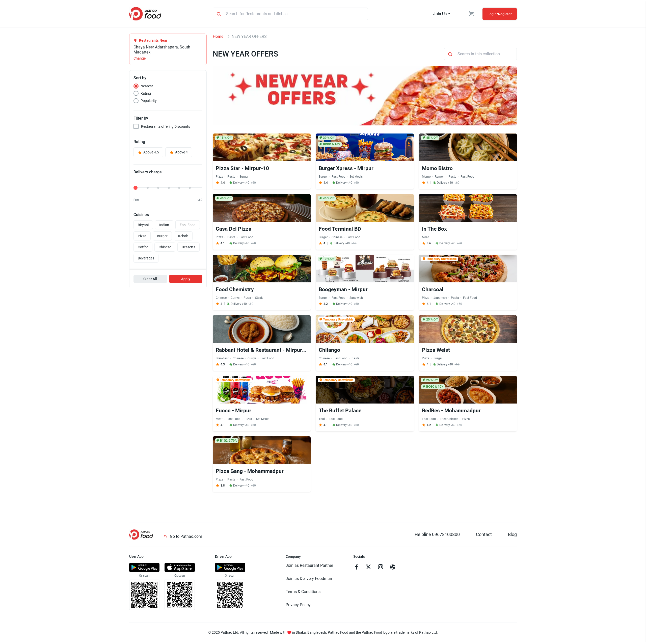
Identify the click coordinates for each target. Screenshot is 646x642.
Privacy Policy (298, 604)
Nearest (147, 86)
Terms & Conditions (303, 591)
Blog (512, 534)
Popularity (149, 101)
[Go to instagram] (381, 567)
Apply (185, 279)
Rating (146, 93)
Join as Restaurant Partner (309, 565)
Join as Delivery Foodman (309, 578)
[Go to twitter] (368, 567)
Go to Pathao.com (185, 536)
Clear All (150, 279)
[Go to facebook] (356, 567)
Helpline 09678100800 (437, 534)
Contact (484, 534)
